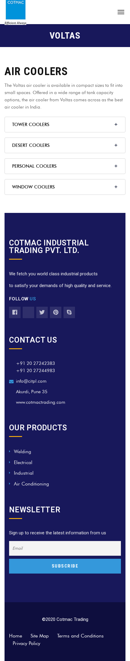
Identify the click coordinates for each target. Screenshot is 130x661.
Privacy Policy (26, 643)
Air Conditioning (31, 484)
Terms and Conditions (80, 636)
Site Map (40, 636)
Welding (22, 451)
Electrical (23, 462)
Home (15, 636)
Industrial (24, 473)
